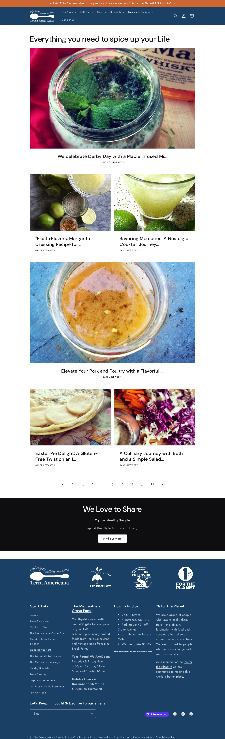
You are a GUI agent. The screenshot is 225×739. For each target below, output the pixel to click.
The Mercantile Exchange (45, 662)
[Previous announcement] (30, 3)
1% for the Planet (170, 606)
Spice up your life (40, 650)
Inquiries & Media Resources (47, 686)
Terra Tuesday (38, 674)
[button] (68, 12)
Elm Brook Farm (39, 627)
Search (34, 615)
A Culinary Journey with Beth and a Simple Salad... (151, 456)
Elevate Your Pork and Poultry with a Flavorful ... (112, 371)
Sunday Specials (39, 668)
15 (152, 484)
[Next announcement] (194, 3)
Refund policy (86, 737)
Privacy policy (103, 737)
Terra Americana (39, 621)
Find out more (112, 539)
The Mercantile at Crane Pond (48, 633)
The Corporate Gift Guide (45, 656)
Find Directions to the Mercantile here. (133, 651)
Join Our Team (38, 692)
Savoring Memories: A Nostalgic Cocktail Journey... (154, 241)
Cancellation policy (165, 737)
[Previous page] (63, 484)
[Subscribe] (92, 713)
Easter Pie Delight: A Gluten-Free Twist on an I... (66, 456)
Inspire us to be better (43, 680)
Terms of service (121, 737)
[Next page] (162, 484)
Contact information (142, 737)
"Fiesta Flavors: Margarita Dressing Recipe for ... (62, 241)
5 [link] (112, 484)
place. (180, 676)
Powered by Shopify (66, 737)
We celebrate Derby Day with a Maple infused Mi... (112, 156)
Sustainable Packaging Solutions (43, 641)
